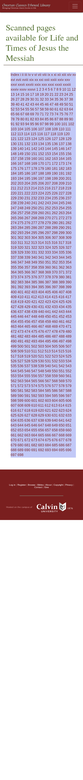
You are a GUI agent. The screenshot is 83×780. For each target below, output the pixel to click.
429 (27, 307)
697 (14, 455)
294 (27, 233)
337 (14, 257)
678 (68, 440)
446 (20, 316)
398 (62, 287)
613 (55, 405)
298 (55, 233)
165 (68, 159)
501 (27, 346)
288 (48, 228)
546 (27, 371)
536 (20, 366)
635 (20, 420)
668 (62, 435)
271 (55, 218)
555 (27, 376)
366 (27, 272)
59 (47, 109)
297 (48, 233)
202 (14, 183)
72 (47, 114)
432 (48, 307)
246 (68, 203)
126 (48, 139)
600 (27, 400)
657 (48, 430)
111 (68, 129)
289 (55, 228)
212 (20, 188)
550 (55, 371)
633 (68, 415)
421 (34, 302)
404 (41, 292)
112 (13, 134)
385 (34, 282)
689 (20, 450)
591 (27, 396)
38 (71, 99)
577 (55, 386)
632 (62, 415)
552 (68, 371)
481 (14, 336)
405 (48, 292)
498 (68, 341)
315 (48, 243)
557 (41, 376)
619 (34, 410)
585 (48, 391)
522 (48, 356)
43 (32, 104)
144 (48, 149)
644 (20, 425)
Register (21, 485)
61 (56, 109)
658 (55, 430)
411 (27, 297)
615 (68, 405)
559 (55, 376)
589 (14, 396)
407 (62, 292)
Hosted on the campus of (19, 507)
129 (68, 139)
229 (14, 198)
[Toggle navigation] (75, 6)
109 (55, 129)
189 (48, 173)
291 (68, 228)
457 (34, 322)
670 (14, 440)
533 (62, 361)
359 (41, 267)
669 (68, 435)
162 (48, 159)
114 (27, 134)
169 (34, 163)
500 (20, 346)
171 (48, 163)
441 (48, 312)
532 (55, 361)
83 (37, 119)
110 (61, 129)
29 (27, 99)
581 (20, 391)
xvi (13, 80)
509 (20, 351)
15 (22, 94)
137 (62, 144)
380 (62, 277)
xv (74, 75)
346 (14, 262)
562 (14, 381)
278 (41, 223)
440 (41, 312)
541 (55, 366)
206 (41, 183)
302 (20, 237)
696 (68, 450)
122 (20, 139)
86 (52, 119)
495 (48, 341)
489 (68, 336)
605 (62, 400)
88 (61, 119)
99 (52, 124)
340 (34, 257)
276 (27, 223)
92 (17, 124)
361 (55, 267)
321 (27, 247)
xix (31, 80)
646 (34, 425)
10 (64, 89)
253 (55, 208)
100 (57, 124)
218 (61, 188)
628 (34, 415)
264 (68, 213)
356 (20, 267)
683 (41, 445)
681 (27, 445)
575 (41, 386)
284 (20, 228)
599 (20, 400)
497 (62, 341)
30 (32, 99)
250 (34, 208)
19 (42, 94)
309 (68, 237)
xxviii (30, 84)
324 (48, 247)
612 (48, 405)
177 (27, 168)
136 (55, 144)
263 (62, 213)
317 (61, 243)
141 (27, 149)
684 (48, 445)
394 (34, 287)
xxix (38, 84)
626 (20, 415)
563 (20, 381)
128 (62, 139)
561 (68, 376)
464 (20, 326)
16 (27, 94)
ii (23, 75)
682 (34, 445)
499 (14, 346)
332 (41, 252)
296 (41, 233)
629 (41, 415)
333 (48, 252)
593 (41, 396)
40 (17, 104)
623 (62, 410)
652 (14, 430)
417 (68, 297)
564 (27, 381)
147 (68, 149)
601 (34, 400)
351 (48, 262)
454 (14, 322)
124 (34, 139)
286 (34, 228)
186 (27, 173)
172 (55, 163)
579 (68, 386)
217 (55, 188)
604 (55, 400)
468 (48, 326)
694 (55, 450)
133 (34, 144)
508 (14, 351)
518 (20, 356)
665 (41, 435)
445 (14, 316)
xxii (47, 80)
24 (66, 94)
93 (22, 124)
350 (41, 262)
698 (20, 455)
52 (13, 109)
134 (41, 144)
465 (27, 326)
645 (27, 425)
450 (48, 316)
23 (61, 94)
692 (41, 450)
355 (14, 267)
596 (62, 396)
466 (34, 326)
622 (55, 410)
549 (48, 371)
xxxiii (67, 84)
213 (27, 188)
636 (27, 420)
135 (48, 144)
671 (20, 440)
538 (34, 366)
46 (47, 104)
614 (61, 405)
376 (34, 277)
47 (52, 104)
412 (34, 297)
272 (62, 218)
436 (14, 312)
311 (20, 243)
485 (41, 336)
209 (62, 183)
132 (27, 144)
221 (20, 193)
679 (14, 445)
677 (62, 440)
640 (55, 420)
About (48, 485)
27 (17, 99)
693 (48, 450)
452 (62, 316)
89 (66, 119)
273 (68, 218)
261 (48, 213)
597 (68, 396)
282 (68, 223)
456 (27, 322)
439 (34, 312)
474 (27, 331)
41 (22, 104)
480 (68, 331)
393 (27, 287)
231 (27, 198)
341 (41, 257)
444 (68, 312)
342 (48, 257)
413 (41, 297)
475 (34, 331)
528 (27, 361)
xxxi (51, 84)
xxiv (61, 80)
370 (55, 272)
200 (62, 178)
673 (34, 440)
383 (20, 282)
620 (41, 410)
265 (14, 218)
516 (68, 351)
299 (62, 233)
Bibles (40, 485)
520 (34, 356)
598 (14, 400)
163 (55, 159)
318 (68, 243)
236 (62, 198)
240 (27, 203)
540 (48, 366)
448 (34, 316)
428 (20, 307)
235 (55, 198)
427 (14, 307)
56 (32, 109)
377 (41, 277)
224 (41, 193)
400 (14, 292)
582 (27, 391)
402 (27, 292)
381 (68, 277)
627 (27, 415)
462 (68, 322)
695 (62, 450)
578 (62, 386)
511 (34, 351)
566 (41, 381)
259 (34, 213)
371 (62, 272)
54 (22, 109)
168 (27, 163)
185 (20, 173)
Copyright (58, 485)
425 (62, 302)
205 (34, 183)
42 (27, 104)
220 (14, 193)
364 (14, 272)
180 (48, 168)
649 (55, 425)
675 (48, 440)
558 (48, 376)
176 (20, 168)
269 (41, 218)
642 (68, 420)
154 (55, 154)
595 (55, 396)
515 (61, 351)
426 (68, 302)
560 (62, 376)
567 (48, 381)
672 (27, 440)
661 (14, 435)
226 (55, 193)
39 (13, 104)
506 (62, 346)
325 (55, 247)
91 (13, 124)
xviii (25, 80)
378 (48, 277)
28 (22, 99)
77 (71, 114)
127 (55, 139)
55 (27, 109)
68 (27, 114)
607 (14, 405)
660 (68, 430)
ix (49, 75)
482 (20, 336)
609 (27, 405)
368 (41, 272)
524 (62, 356)
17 (32, 94)
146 (62, 149)
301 (14, 237)
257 (20, 213)
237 (68, 198)
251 (41, 208)
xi (55, 75)
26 (13, 99)
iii (26, 75)
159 (27, 159)
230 (20, 198)
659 (62, 430)
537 (27, 366)
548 (41, 371)
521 (41, 356)
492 (27, 341)
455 (20, 322)
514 (55, 351)
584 (41, 391)
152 (41, 154)
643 (14, 425)
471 (68, 326)
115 (33, 134)
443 (62, 312)
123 (27, 139)
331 (34, 252)
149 (20, 154)
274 (14, 223)
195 (27, 178)
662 (20, 435)
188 (41, 173)
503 (41, 346)
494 (41, 341)
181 (55, 168)
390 (68, 282)
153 (48, 154)
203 (20, 183)
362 (62, 267)
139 (14, 149)
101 (64, 124)
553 (14, 376)
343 (55, 257)
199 (55, 178)
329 (20, 252)
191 (62, 173)
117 (47, 134)
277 (34, 223)
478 (55, 331)
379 (55, 277)
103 (14, 129)
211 (13, 188)
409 (14, 297)
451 (55, 316)
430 (34, 307)
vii (39, 75)
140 (20, 149)
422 (41, 302)
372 (68, 272)
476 (41, 331)
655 (34, 430)
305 (41, 237)
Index (15, 75)
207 (48, 183)
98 (47, 124)
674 (41, 440)
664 (34, 435)
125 (41, 139)
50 (66, 104)
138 (68, 144)
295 (34, 233)
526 (14, 361)
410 (20, 297)
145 (55, 149)
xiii (64, 75)
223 (34, 193)
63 (66, 109)
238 (14, 203)
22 (56, 94)
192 (68, 173)
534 (68, 361)
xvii (18, 80)
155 (62, 154)
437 (20, 312)
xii (59, 75)
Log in (12, 485)
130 (14, 144)
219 (68, 188)
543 (68, 366)
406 (55, 292)
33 (47, 99)
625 (14, 415)
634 (14, 420)
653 (20, 430)
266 (20, 218)
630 (48, 415)
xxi (41, 80)
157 (14, 159)
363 (68, 267)
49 (61, 104)
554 (20, 376)
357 (27, 267)
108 (48, 129)
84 (42, 119)
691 (34, 450)
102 (71, 124)
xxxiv (15, 89)
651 (68, 425)
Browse (31, 485)
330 (27, 252)
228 (68, 193)
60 (52, 109)
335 (62, 252)
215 (41, 188)
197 (41, 178)
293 (20, 233)
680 (20, 445)
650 (62, 425)
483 (27, 336)
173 (62, 163)
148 (14, 154)
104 (20, 129)
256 (14, 213)
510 (27, 351)
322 (34, 247)
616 (14, 410)
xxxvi (31, 89)
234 (48, 198)
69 (32, 114)
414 (48, 297)
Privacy (69, 485)
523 (55, 356)
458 (41, 322)
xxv (67, 80)
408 (68, 292)
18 (37, 94)
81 (27, 119)
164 (62, 159)
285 (27, 228)
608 (20, 405)
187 (34, 173)
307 (55, 237)
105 (27, 129)
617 (20, 410)
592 (34, 396)
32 (42, 99)
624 (68, 410)
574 (34, 386)
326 (62, 247)
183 (68, 168)
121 (14, 139)
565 (34, 381)
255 (68, 208)
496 (55, 341)
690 (27, 450)
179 (41, 168)
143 (41, 149)
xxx (44, 84)
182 (62, 168)
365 (20, 272)
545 (20, 371)
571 (14, 386)
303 (27, 237)
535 (14, 366)
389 (62, 282)
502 (34, 346)
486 (48, 336)
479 (62, 331)
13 (13, 94)
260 (41, 213)
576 (48, 386)
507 (68, 346)
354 (68, 262)
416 (61, 297)
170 (41, 163)
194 (20, 178)
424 (55, 302)
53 (17, 109)
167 (20, 163)
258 (27, 213)
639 (48, 420)
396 (48, 287)
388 (55, 282)
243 (48, 203)
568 (55, 381)
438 (27, 312)
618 (27, 410)
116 (40, 134)
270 (48, 218)
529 (34, 361)
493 (34, 341)
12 (74, 89)
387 (48, 282)
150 (27, 154)
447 (27, 316)
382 (14, 282)
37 (66, 99)
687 (68, 445)
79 (17, 119)
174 (68, 163)
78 (13, 119)
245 (62, 203)
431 (41, 307)
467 (41, 326)
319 (14, 247)
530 (41, 361)
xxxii (58, 84)
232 (34, 198)
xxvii (21, 84)
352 (55, 262)
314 (41, 243)
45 (42, 104)
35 (56, 99)
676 (55, 440)
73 (52, 114)
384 (27, 282)
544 (14, 371)
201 (68, 178)
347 (20, 262)
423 (48, 302)
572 (20, 386)
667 (55, 435)
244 (55, 203)
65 (13, 114)
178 (34, 168)
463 (14, 326)
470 (62, 326)
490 (14, 341)
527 (20, 361)
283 (14, 228)
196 (34, 178)
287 (41, 228)
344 (62, 257)
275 (20, 223)
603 (48, 400)
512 (41, 351)
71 (42, 114)
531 (48, 361)
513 (48, 351)
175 (14, 168)
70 (37, 114)
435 (68, 307)
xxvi (14, 84)
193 (14, 178)
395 (41, 287)
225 (48, 193)
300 (68, 233)
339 (27, 257)
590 (20, 396)
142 (34, 149)
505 (55, 346)
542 (62, 366)
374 (20, 277)
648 (48, 425)
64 (71, 109)
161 (41, 159)
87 (56, 119)
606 (68, 400)
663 (27, 435)
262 (55, 213)
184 (14, 173)
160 (34, 159)
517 (14, 356)
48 (56, 104)
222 (27, 193)
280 (55, 223)
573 (27, 386)
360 (48, 267)
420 (27, 302)
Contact (38, 487)
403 (34, 292)
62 (61, 109)
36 (61, 99)
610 (34, 405)
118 (53, 134)
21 (52, 94)
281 (62, 223)
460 (55, 322)
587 (62, 391)
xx (36, 80)
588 (68, 391)
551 (62, 371)
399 (68, 287)
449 (41, 316)
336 (68, 252)
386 (41, 282)
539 (41, 366)
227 (62, 193)
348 (27, 262)
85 (47, 119)
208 (55, 183)
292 (14, 233)
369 (48, 272)
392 (20, 287)
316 (55, 243)
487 (55, 336)
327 (68, 247)
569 (62, 381)
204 (27, 183)
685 (55, 445)
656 (41, 430)
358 (34, 267)
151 (34, 154)
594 (48, 396)
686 (62, 445)
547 (34, 371)
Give (46, 487)
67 (22, 114)
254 (62, 208)
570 (68, 381)
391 (14, 287)
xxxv (23, 89)
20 (47, 94)
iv (29, 75)
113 (20, 134)
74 (56, 114)
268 (34, 218)
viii (44, 75)
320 (20, 247)
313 (34, 243)
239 (20, 203)
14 (17, 94)
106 (34, 129)
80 (22, 119)
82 (32, 119)
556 (34, 376)
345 (68, 257)
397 (55, 287)
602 (41, 400)
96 (37, 124)
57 (37, 109)
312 (27, 243)
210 (68, 183)
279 (48, 223)
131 (20, 144)
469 (55, 326)
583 (34, 391)
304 (34, 237)
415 (55, 297)
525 (68, 356)
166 (14, 163)
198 (48, 178)
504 (48, 346)
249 (27, 208)
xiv (69, 75)
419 (20, 302)
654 (27, 430)
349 (34, 262)
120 (67, 134)
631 (55, 415)
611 (41, 405)
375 (27, 277)
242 (41, 203)
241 (34, 203)
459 (48, 322)
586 (55, 391)
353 (62, 262)
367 (34, 272)
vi (35, 75)
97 (42, 124)
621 (48, 410)
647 (41, 425)
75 (61, 114)
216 (48, 188)
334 (55, 252)
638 (41, 420)
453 (68, 316)
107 (41, 129)
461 (62, 322)
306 (48, 237)
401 (20, 292)
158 (20, 159)
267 (27, 218)
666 (48, 435)
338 (20, 257)
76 (66, 114)
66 (17, 114)
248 (20, 208)
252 (48, 208)
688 (14, 450)
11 (69, 89)
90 (71, 119)
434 (62, 307)
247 (14, 208)
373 (14, 277)
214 (34, 188)
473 (20, 331)
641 (62, 420)
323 (41, 247)
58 (42, 109)
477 (48, 331)
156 (68, 154)
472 (14, 331)
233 (41, 198)
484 (34, 336)
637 (34, 420)
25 (71, 94)
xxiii (53, 80)
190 (55, 173)
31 (37, 99)
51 (71, 104)
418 (14, 302)
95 (32, 124)
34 (52, 99)
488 (62, 336)
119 (60, 134)
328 (14, 252)
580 (14, 391)
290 (62, 228)
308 (62, 237)
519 (27, 356)
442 (55, 312)
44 (37, 104)
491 (20, 341)
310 (14, 243)
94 (27, 124)
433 (55, 307)
